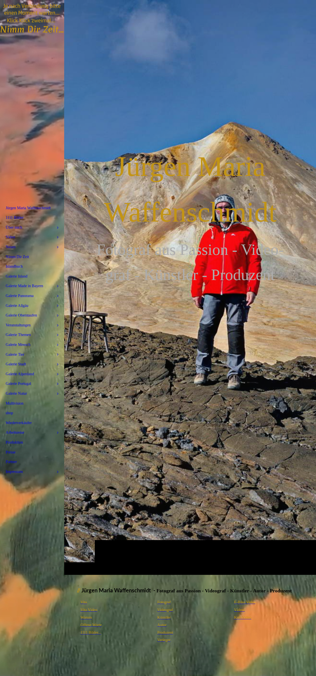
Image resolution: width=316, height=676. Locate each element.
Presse (11, 452)
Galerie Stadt (16, 364)
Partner (11, 462)
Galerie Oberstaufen (21, 315)
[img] (32, 18)
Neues (11, 247)
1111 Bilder (14, 217)
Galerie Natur (16, 393)
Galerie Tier (15, 354)
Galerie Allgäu (17, 305)
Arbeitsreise (15, 432)
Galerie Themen (18, 335)
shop (9, 413)
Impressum (14, 471)
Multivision (14, 403)
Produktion (14, 442)
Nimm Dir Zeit (17, 257)
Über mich (14, 227)
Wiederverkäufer (19, 423)
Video (10, 237)
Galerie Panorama (20, 296)
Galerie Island (16, 276)
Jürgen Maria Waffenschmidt (28, 208)
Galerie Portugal (18, 383)
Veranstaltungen (18, 325)
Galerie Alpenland (20, 374)
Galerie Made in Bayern (24, 286)
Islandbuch (14, 266)
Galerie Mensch (18, 344)
